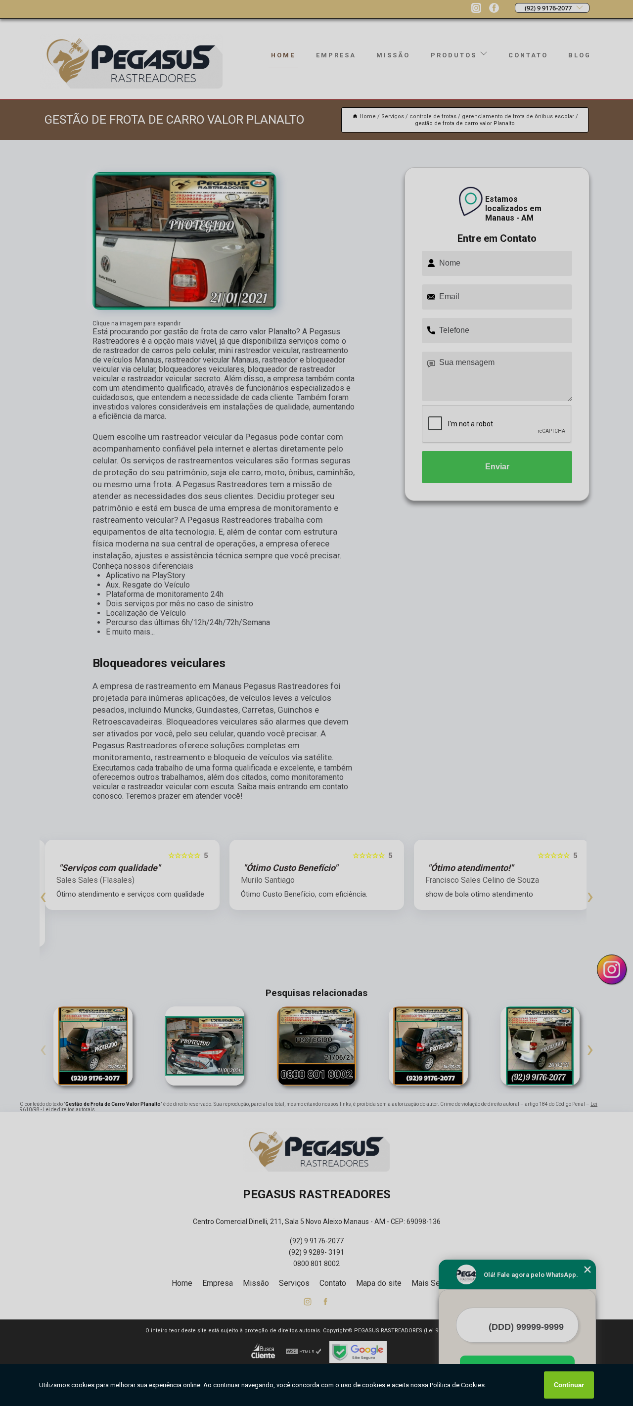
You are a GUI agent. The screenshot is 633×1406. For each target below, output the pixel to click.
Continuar (569, 1385)
